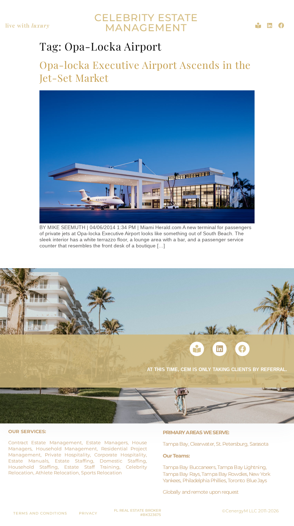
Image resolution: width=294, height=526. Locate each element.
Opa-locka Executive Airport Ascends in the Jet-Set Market (145, 71)
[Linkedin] (269, 25)
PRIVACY (88, 513)
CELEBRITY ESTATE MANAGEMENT (146, 22)
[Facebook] (281, 25)
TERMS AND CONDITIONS (40, 513)
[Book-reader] (258, 25)
